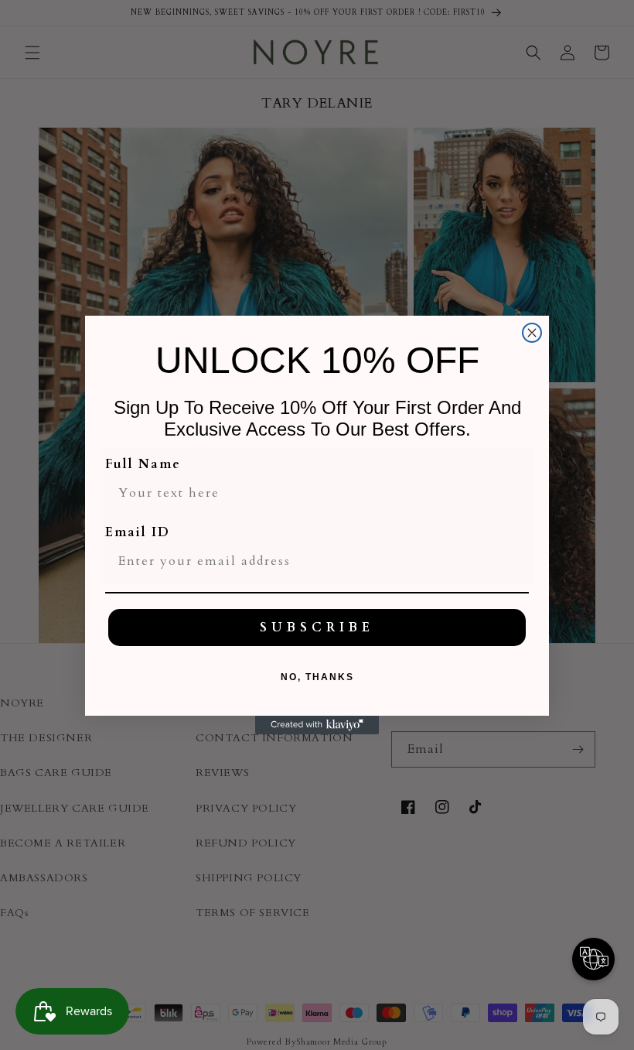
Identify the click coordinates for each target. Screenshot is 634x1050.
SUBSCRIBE (317, 627)
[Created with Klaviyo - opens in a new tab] (317, 725)
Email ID (137, 532)
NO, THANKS (317, 677)
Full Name (143, 464)
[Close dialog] (532, 332)
